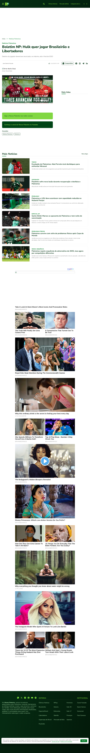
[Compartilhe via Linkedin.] (87, 63)
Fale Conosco (81, 715)
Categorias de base (76, 4)
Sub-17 (69, 711)
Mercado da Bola (64, 4)
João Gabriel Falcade (8, 63)
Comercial (80, 711)
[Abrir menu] (3, 4)
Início (3, 39)
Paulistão (42, 724)
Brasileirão (42, 707)
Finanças (69, 715)
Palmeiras (17, 134)
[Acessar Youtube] (32, 698)
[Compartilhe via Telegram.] (83, 63)
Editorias (42, 698)
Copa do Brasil (43, 711)
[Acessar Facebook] (29, 698)
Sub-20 (69, 707)
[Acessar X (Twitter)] (21, 698)
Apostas (69, 720)
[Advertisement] (45, 23)
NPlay (56, 703)
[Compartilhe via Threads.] (80, 63)
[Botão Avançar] (87, 4)
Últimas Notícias (52, 4)
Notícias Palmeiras (15, 39)
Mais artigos (85, 153)
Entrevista (57, 711)
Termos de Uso (56, 741)
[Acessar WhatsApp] (18, 698)
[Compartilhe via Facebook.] (76, 63)
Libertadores (43, 715)
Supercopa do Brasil (45, 720)
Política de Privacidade (66, 741)
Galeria (56, 707)
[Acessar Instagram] (25, 698)
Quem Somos (81, 707)
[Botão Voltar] (84, 4)
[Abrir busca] (44, 4)
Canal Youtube (82, 703)
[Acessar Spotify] (36, 698)
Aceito (84, 740)
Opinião (56, 715)
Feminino (70, 703)
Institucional (82, 698)
